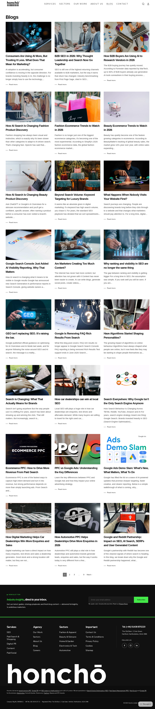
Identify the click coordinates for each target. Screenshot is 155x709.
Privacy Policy (123, 604)
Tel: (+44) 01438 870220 (133, 626)
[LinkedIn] (136, 645)
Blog (35, 646)
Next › (89, 574)
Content (11, 648)
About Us (37, 641)
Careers (36, 650)
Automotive (65, 650)
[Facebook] (124, 645)
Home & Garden (66, 641)
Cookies (89, 646)
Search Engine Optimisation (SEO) (98, 691)
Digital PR (11, 644)
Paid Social (12, 653)
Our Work (38, 632)
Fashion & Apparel (67, 632)
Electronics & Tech (68, 646)
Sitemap (89, 650)
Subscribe (141, 600)
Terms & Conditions (95, 637)
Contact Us (91, 632)
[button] (143, 3)
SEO (9, 632)
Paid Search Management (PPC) (119, 691)
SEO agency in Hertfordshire (50, 691)
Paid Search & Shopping (13, 638)
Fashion (46, 693)
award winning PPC (25, 691)
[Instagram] (130, 645)
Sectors (36, 637)
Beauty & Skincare (67, 637)
